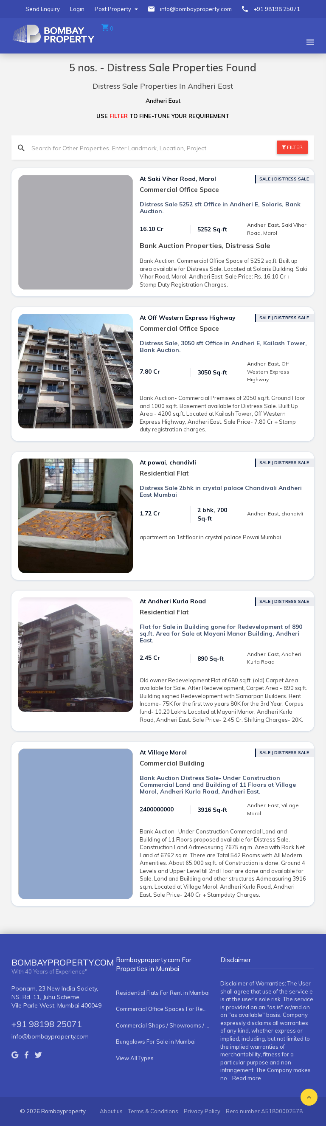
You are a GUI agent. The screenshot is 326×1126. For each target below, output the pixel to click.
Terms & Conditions (153, 1111)
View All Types (135, 1058)
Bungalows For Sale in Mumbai (156, 1041)
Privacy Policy (202, 1111)
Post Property (113, 9)
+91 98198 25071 (276, 9)
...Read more (244, 1078)
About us (111, 1111)
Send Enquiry (42, 9)
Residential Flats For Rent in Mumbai (163, 992)
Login (77, 9)
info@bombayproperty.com (196, 9)
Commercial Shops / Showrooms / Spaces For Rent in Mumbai (163, 1025)
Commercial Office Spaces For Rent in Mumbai (163, 1008)
